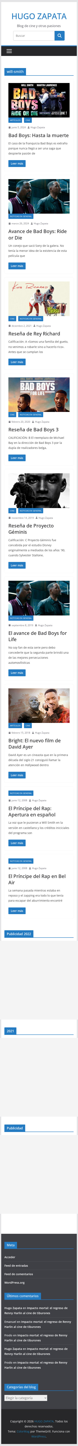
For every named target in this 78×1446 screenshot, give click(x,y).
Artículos (15, 120)
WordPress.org (14, 1282)
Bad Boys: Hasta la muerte (38, 135)
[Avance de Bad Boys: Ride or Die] (39, 196)
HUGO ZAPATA (39, 16)
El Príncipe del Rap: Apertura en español (31, 811)
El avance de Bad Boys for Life (37, 636)
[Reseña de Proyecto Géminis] (39, 490)
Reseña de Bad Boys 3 (33, 429)
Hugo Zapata (38, 127)
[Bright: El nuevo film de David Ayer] (39, 705)
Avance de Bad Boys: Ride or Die (37, 234)
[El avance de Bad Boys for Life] (39, 598)
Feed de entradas (16, 1265)
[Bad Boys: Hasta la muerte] (39, 100)
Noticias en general (21, 216)
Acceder (9, 1257)
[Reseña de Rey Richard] (39, 298)
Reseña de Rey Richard (34, 333)
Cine (28, 120)
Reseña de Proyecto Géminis (31, 528)
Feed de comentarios (18, 1274)
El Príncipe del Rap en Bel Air (37, 879)
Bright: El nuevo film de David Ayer (34, 743)
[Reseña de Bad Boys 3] (39, 394)
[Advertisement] (39, 980)
